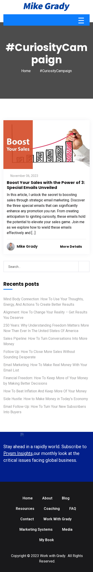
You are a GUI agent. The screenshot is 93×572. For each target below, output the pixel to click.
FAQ (72, 508)
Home (26, 71)
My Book (46, 540)
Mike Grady (27, 246)
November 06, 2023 (24, 176)
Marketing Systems (36, 529)
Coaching (52, 508)
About (47, 498)
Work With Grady (57, 519)
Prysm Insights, (18, 453)
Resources (25, 508)
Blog (66, 498)
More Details (71, 246)
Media (67, 529)
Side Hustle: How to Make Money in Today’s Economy (45, 399)
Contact (27, 519)
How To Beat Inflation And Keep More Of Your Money (45, 391)
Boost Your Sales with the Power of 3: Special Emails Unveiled (46, 185)
